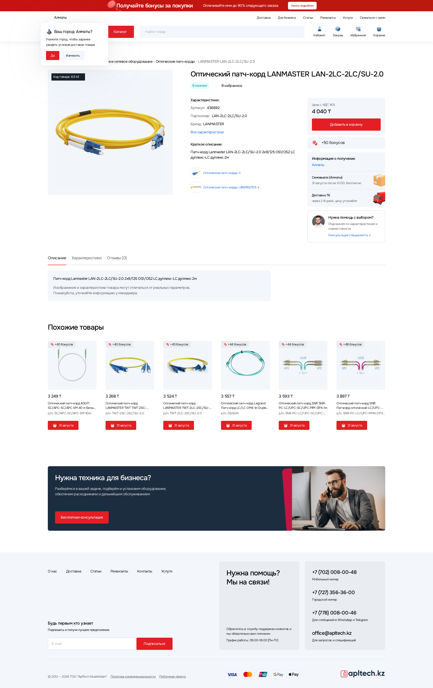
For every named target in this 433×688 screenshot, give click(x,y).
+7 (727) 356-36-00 (333, 592)
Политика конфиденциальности (133, 676)
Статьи (308, 18)
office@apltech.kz (332, 633)
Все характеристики (207, 132)
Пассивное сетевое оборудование (123, 61)
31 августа (66, 425)
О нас (52, 571)
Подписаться (154, 643)
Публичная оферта (172, 676)
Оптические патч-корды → (221, 173)
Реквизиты (328, 18)
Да (53, 55)
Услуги (347, 18)
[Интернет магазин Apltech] (362, 673)
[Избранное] (91, 346)
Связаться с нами (372, 18)
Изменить (73, 55)
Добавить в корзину (346, 124)
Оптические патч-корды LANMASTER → (231, 187)
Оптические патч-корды (175, 61)
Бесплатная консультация (82, 517)
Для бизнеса (287, 18)
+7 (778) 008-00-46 (334, 613)
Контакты (144, 571)
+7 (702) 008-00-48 (334, 572)
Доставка (264, 18)
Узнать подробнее (302, 5)
